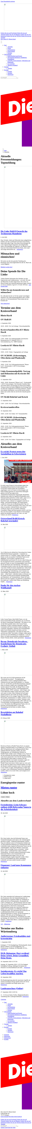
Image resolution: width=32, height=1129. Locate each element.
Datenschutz (7, 1038)
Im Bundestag (11, 50)
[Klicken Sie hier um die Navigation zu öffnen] (1, 42)
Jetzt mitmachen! (5, 303)
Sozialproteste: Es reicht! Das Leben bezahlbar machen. (14, 972)
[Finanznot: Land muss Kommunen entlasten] (16, 883)
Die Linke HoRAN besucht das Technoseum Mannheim (14, 232)
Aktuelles (10, 46)
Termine (6, 67)
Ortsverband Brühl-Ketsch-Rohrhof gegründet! (13, 519)
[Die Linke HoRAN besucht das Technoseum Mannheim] (16, 197)
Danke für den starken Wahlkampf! (10, 586)
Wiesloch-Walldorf (13, 65)
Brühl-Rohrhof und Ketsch (15, 56)
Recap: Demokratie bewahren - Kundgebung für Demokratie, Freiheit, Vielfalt (14, 643)
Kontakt (6, 70)
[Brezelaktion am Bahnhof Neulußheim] (16, 732)
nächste (8, 924)
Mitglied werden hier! (6, 267)
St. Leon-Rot (11, 63)
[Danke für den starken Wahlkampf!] (16, 605)
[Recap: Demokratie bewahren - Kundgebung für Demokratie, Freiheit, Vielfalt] (16, 663)
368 (5, 924)
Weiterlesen (20, 249)
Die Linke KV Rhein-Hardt (8, 39)
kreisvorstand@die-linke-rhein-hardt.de (11, 1116)
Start (5, 45)
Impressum (10, 74)
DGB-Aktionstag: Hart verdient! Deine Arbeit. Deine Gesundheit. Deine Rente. (15, 955)
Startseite (6, 1034)
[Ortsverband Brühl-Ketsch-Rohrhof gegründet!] (16, 538)
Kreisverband (11, 51)
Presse (9, 48)
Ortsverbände (7, 54)
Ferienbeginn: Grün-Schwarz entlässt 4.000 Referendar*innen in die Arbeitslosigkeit (16, 807)
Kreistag (10, 53)
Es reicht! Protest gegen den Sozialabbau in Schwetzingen (13, 452)
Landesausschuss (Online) (12, 988)
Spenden (10, 73)
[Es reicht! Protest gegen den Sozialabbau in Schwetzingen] (16, 471)
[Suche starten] (17, 1126)
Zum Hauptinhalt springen (8, 1)
